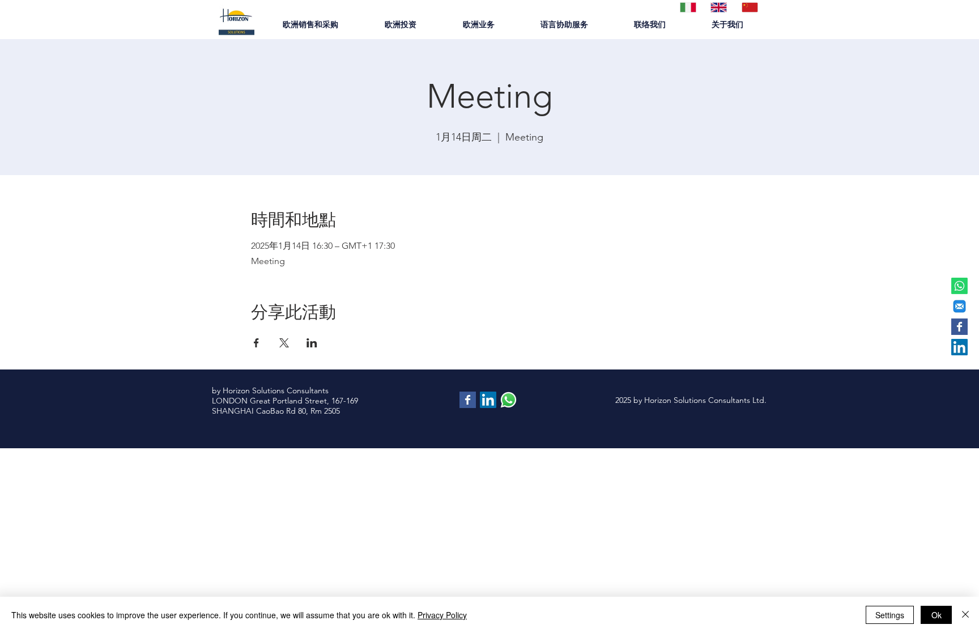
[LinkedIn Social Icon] (959, 347)
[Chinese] (748, 7)
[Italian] (687, 7)
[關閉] (965, 615)
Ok (936, 615)
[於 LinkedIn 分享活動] (312, 342)
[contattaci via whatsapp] (508, 400)
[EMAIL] (959, 306)
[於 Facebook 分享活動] (256, 342)
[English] (717, 7)
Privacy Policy (442, 615)
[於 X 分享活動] (284, 342)
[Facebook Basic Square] (959, 326)
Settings (889, 615)
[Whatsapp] (959, 286)
